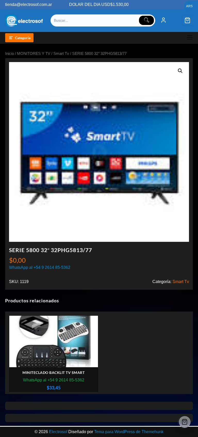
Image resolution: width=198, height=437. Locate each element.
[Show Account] (163, 20)
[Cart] (187, 20)
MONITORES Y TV (33, 54)
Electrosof (58, 432)
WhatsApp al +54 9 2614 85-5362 (39, 267)
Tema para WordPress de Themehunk (128, 432)
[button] (180, 70)
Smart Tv (61, 54)
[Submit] (146, 20)
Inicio (9, 54)
